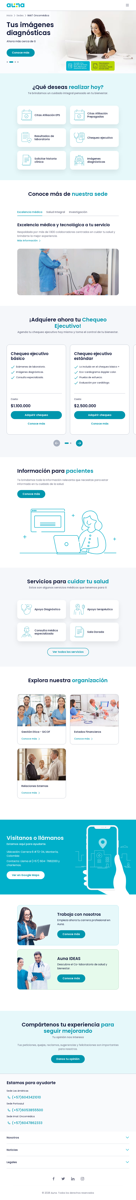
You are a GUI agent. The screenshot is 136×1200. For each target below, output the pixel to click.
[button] (7, 62)
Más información (27, 240)
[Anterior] (56, 443)
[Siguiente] (79, 443)
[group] (36, 389)
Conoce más (29, 739)
